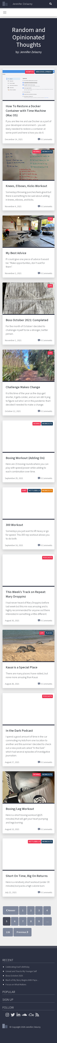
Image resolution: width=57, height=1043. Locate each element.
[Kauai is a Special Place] (28, 649)
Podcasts (47, 557)
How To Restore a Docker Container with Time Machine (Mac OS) (26, 111)
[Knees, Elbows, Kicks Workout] (28, 167)
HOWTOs (30, 72)
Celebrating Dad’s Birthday (17, 967)
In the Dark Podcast (19, 730)
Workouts (47, 151)
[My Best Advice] (28, 234)
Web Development (44, 72)
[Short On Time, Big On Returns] (28, 857)
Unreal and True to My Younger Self (21, 971)
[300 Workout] (28, 506)
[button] (50, 4)
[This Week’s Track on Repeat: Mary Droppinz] (28, 573)
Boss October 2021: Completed (27, 320)
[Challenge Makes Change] (28, 369)
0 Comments (46, 139)
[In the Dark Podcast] (28, 710)
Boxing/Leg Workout (20, 809)
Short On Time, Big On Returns (27, 876)
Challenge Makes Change (23, 387)
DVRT (24, 490)
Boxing (36, 151)
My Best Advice (16, 253)
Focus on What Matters (16, 984)
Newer (11, 910)
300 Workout (14, 525)
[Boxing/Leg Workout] (28, 790)
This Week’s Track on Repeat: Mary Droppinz (26, 594)
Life (50, 218)
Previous (22, 932)
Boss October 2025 (14, 975)
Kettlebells (34, 490)
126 (8, 932)
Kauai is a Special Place (21, 667)
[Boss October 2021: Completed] (28, 302)
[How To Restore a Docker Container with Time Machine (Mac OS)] (28, 88)
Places (49, 633)
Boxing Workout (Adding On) (25, 458)
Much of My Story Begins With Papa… (22, 980)
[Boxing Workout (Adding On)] (28, 439)
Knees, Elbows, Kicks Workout (26, 186)
